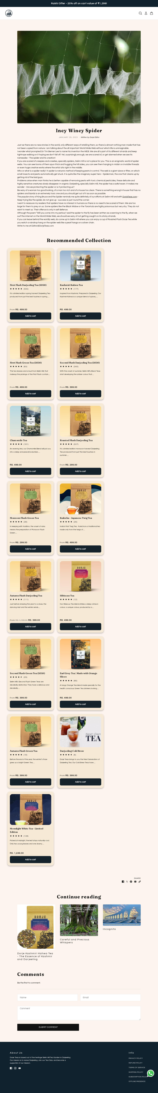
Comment (25, 1009)
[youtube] (19, 1068)
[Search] (140, 13)
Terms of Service (137, 1067)
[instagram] (15, 1068)
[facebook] (11, 1068)
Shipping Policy (136, 1072)
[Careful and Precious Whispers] (79, 920)
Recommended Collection (79, 240)
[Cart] (151, 13)
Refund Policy (135, 1063)
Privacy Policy (136, 1058)
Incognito (109, 929)
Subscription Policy (138, 1077)
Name (23, 997)
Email (86, 997)
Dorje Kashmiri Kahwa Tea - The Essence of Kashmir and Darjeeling (35, 956)
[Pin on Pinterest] (131, 881)
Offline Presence (137, 1081)
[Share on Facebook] (123, 881)
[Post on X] (127, 881)
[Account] (146, 13)
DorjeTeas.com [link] (130, 197)
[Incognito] (122, 915)
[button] (139, 881)
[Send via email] (135, 881)
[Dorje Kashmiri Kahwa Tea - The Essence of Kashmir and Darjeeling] (36, 927)
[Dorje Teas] (9, 13)
